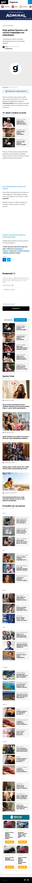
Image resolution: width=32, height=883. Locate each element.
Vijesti (16, 6)
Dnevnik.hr (7, 6)
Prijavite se (16, 308)
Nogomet (13, 2)
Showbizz (25, 6)
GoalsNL (5, 188)
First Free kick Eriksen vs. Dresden (13, 186)
